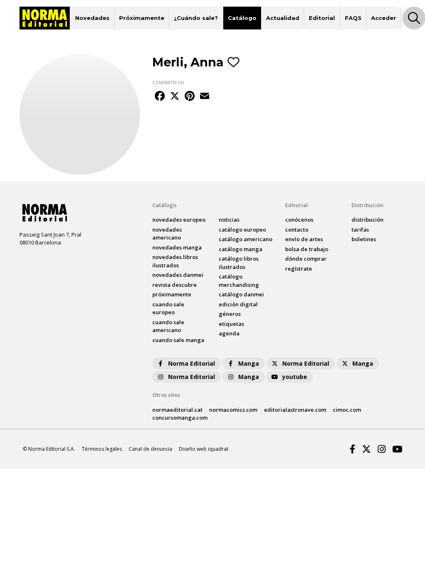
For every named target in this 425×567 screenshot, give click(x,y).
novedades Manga (177, 247)
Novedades (92, 18)
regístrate (298, 268)
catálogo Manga (240, 249)
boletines (364, 239)
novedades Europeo (178, 219)
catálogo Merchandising (239, 280)
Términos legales (102, 448)
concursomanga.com (180, 417)
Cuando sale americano (168, 326)
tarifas (360, 229)
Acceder (383, 18)
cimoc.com (347, 409)
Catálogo (242, 18)
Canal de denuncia (150, 448)
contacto (296, 229)
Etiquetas (231, 323)
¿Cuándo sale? (196, 18)
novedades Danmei (177, 275)
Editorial (322, 18)
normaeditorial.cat (177, 409)
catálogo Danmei (241, 294)
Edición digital (238, 304)
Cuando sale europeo (168, 308)
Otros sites (166, 394)
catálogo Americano (245, 239)
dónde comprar (306, 258)
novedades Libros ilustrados (175, 261)
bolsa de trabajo (306, 249)
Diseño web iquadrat (203, 448)
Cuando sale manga (178, 340)
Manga (248, 363)
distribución (367, 219)
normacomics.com (233, 409)
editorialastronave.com (295, 409)
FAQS (353, 18)
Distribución (367, 205)
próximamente (171, 294)
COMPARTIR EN (168, 83)
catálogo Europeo (242, 229)
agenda (229, 333)
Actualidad (282, 18)
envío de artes (304, 239)
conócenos (299, 219)
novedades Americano (167, 234)
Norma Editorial (191, 363)
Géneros (230, 314)
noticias (229, 219)
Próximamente (141, 18)
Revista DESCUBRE (174, 284)
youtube (294, 377)
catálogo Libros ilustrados (239, 263)
